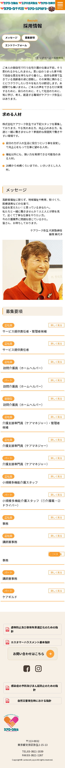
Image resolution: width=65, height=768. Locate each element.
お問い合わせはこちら (28, 653)
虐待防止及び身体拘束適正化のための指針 (34, 629)
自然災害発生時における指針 (34, 700)
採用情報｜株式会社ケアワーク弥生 (9, 3)
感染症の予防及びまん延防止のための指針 (34, 688)
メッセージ (11, 37)
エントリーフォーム (16, 45)
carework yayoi (30, 759)
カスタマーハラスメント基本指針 (30, 642)
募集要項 (30, 37)
